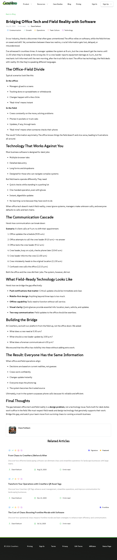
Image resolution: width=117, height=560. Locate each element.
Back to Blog (11, 14)
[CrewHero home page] (9, 4)
